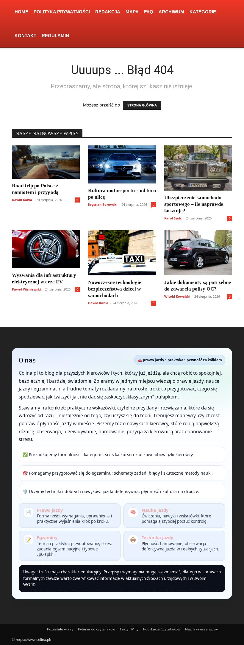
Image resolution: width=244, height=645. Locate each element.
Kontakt (25, 35)
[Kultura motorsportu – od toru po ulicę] (122, 164)
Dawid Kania (22, 199)
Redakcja (107, 11)
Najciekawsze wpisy (201, 629)
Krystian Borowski (102, 204)
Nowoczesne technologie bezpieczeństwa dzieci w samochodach (114, 289)
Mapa (132, 11)
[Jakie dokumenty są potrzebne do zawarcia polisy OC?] (198, 252)
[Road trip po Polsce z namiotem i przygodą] (46, 162)
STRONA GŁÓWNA (142, 105)
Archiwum (171, 11)
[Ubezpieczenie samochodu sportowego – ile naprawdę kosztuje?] (198, 168)
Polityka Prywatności (62, 11)
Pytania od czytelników (96, 629)
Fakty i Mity (129, 629)
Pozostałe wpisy (60, 629)
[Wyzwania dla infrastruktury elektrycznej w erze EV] (46, 249)
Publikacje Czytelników (161, 629)
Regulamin (55, 35)
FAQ (148, 11)
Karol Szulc (173, 218)
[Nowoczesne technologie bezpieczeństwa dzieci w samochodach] (122, 252)
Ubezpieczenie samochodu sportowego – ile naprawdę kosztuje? (193, 204)
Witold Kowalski (177, 296)
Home (21, 11)
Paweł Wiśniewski (26, 289)
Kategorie (203, 11)
